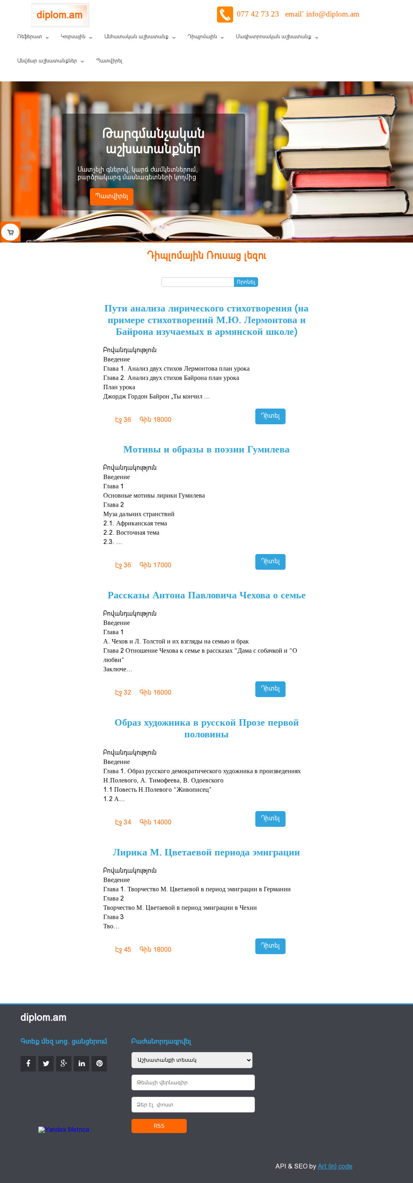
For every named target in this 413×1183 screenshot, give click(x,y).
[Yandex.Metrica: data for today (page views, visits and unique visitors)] (63, 1130)
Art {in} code (335, 1167)
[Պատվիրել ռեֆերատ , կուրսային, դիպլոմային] (10, 232)
